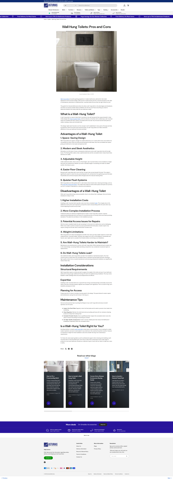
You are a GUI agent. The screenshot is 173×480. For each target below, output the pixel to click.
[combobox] (90, 5)
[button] (128, 5)
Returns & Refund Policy (82, 451)
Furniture (70, 10)
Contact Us (79, 457)
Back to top (86, 435)
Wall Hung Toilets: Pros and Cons (59, 19)
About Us (78, 446)
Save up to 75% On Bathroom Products (44, 16)
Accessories (114, 10)
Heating (105, 10)
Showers (79, 10)
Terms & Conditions (81, 454)
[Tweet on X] (65, 348)
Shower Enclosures (54, 10)
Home (45, 19)
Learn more (70, 1)
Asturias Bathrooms (51, 474)
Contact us (48, 457)
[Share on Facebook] (68, 348)
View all (86, 358)
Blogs (95, 446)
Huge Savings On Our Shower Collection (79, 16)
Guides (49, 19)
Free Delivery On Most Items (12, 16)
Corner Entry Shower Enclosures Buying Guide (97, 378)
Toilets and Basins (89, 10)
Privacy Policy (97, 449)
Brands (123, 10)
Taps (99, 10)
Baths (63, 10)
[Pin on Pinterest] (71, 348)
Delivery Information (81, 449)
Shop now (103, 424)
